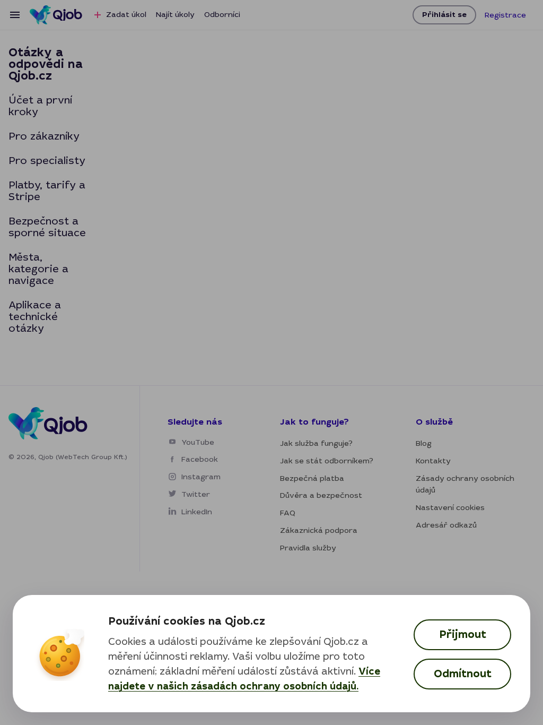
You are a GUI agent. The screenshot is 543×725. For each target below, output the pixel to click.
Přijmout (462, 634)
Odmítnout (463, 674)
